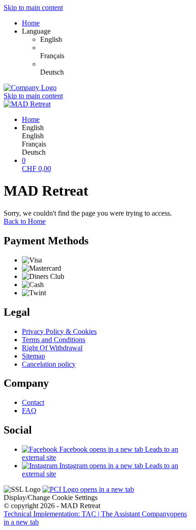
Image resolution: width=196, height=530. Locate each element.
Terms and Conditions (53, 339)
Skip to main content (33, 7)
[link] (116, 39)
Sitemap (33, 356)
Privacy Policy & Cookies (59, 331)
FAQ (29, 410)
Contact (33, 402)
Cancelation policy (49, 364)
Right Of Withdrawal (52, 348)
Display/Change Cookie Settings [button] (51, 497)
